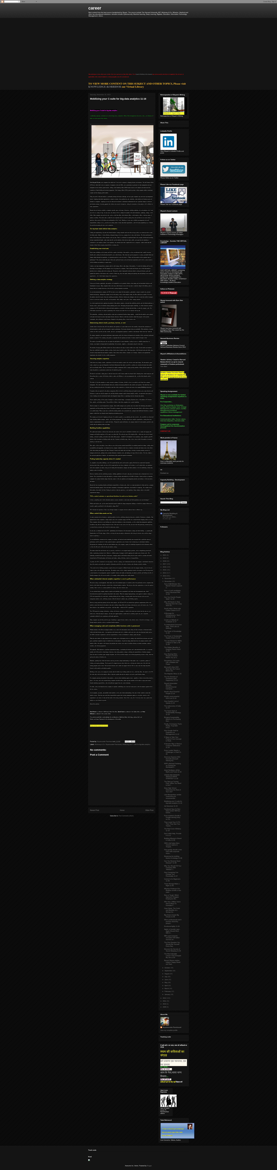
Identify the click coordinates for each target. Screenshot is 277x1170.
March (167, 988)
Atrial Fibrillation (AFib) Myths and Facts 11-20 (172, 771)
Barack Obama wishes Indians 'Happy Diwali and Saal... (172, 962)
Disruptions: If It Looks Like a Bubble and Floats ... (171, 662)
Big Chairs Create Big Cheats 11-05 (171, 916)
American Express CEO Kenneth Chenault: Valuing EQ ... (172, 758)
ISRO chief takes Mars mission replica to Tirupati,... (172, 845)
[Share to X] (130, 741)
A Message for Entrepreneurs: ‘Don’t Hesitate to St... (172, 615)
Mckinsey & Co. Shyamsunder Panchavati (108, 744)
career (94, 8)
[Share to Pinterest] (134, 741)
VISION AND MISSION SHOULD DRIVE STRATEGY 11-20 (172, 776)
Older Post (149, 810)
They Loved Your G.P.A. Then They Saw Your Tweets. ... (172, 824)
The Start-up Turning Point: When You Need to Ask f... (172, 783)
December (168, 578)
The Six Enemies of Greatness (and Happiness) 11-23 (171, 678)
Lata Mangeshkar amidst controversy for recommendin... (172, 796)
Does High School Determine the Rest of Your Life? (172, 790)
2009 (165, 1007)
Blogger (149, 1166)
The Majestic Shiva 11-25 (172, 674)
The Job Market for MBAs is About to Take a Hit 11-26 (173, 642)
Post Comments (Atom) (126, 816)
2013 (165, 576)
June (166, 979)
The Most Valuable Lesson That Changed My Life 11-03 (172, 955)
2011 (164, 1001)
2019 (165, 558)
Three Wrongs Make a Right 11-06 (172, 884)
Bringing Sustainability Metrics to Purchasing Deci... (172, 719)
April (166, 985)
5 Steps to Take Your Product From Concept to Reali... (172, 739)
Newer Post (94, 810)
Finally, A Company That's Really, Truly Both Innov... (173, 725)
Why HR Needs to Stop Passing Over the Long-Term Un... (173, 603)
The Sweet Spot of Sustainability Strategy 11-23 (172, 712)
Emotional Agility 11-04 (172, 926)
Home (122, 810)
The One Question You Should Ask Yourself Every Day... (172, 944)
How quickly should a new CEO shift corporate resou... (173, 851)
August (167, 974)
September (169, 971)
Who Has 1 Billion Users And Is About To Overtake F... (172, 903)
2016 (165, 567)
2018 (165, 561)
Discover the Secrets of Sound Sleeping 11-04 (172, 950)
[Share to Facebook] (132, 741)
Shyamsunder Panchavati (172, 1027)
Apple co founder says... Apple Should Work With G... (172, 931)
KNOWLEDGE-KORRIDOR (104, 86)
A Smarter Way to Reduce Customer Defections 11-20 (173, 745)
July (166, 976)
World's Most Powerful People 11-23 (171, 692)
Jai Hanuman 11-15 (171, 806)
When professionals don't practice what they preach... (172, 921)
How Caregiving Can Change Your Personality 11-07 (171, 874)
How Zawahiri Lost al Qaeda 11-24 (171, 702)
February (168, 991)
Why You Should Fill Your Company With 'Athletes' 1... (172, 867)
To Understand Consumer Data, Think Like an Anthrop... (173, 626)
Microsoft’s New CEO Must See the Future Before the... (172, 669)
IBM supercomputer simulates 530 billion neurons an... (172, 937)
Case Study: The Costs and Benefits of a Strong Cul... (172, 910)
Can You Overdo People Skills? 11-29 (172, 598)
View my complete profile (168, 1030)
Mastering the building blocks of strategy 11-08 (173, 857)
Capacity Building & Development (144, 74)
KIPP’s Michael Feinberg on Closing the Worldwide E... (172, 765)
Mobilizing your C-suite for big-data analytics (136, 744)
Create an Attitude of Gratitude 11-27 (171, 621)
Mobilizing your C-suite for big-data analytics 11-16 (173, 802)
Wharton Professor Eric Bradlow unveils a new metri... (172, 890)
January (168, 994)
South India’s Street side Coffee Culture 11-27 (172, 609)
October (168, 968)
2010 (165, 1004)
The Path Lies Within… (170, 517)
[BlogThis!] (128, 741)
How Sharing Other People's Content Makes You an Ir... (171, 656)
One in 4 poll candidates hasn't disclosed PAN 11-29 (172, 592)
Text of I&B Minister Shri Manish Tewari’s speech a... (173, 585)
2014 (165, 573)
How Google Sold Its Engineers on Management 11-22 (171, 732)
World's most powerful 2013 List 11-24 (171, 697)
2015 (165, 570)
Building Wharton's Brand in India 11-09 (172, 839)
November (168, 581)
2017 (165, 564)
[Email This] (126, 741)
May (166, 982)
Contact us (164, 473)
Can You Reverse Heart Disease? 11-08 (172, 862)
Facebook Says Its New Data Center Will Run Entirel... (172, 811)
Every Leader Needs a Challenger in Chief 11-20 (172, 752)
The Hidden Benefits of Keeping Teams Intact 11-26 (172, 649)
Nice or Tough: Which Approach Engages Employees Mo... (171, 897)
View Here (163, 366)
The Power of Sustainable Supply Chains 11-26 (173, 637)
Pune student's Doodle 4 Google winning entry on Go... (172, 817)
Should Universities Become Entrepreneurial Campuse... (170, 686)
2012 (165, 998)
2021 (165, 555)
